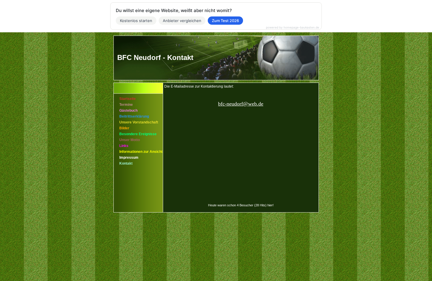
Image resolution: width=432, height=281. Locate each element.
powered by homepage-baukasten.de (292, 27)
